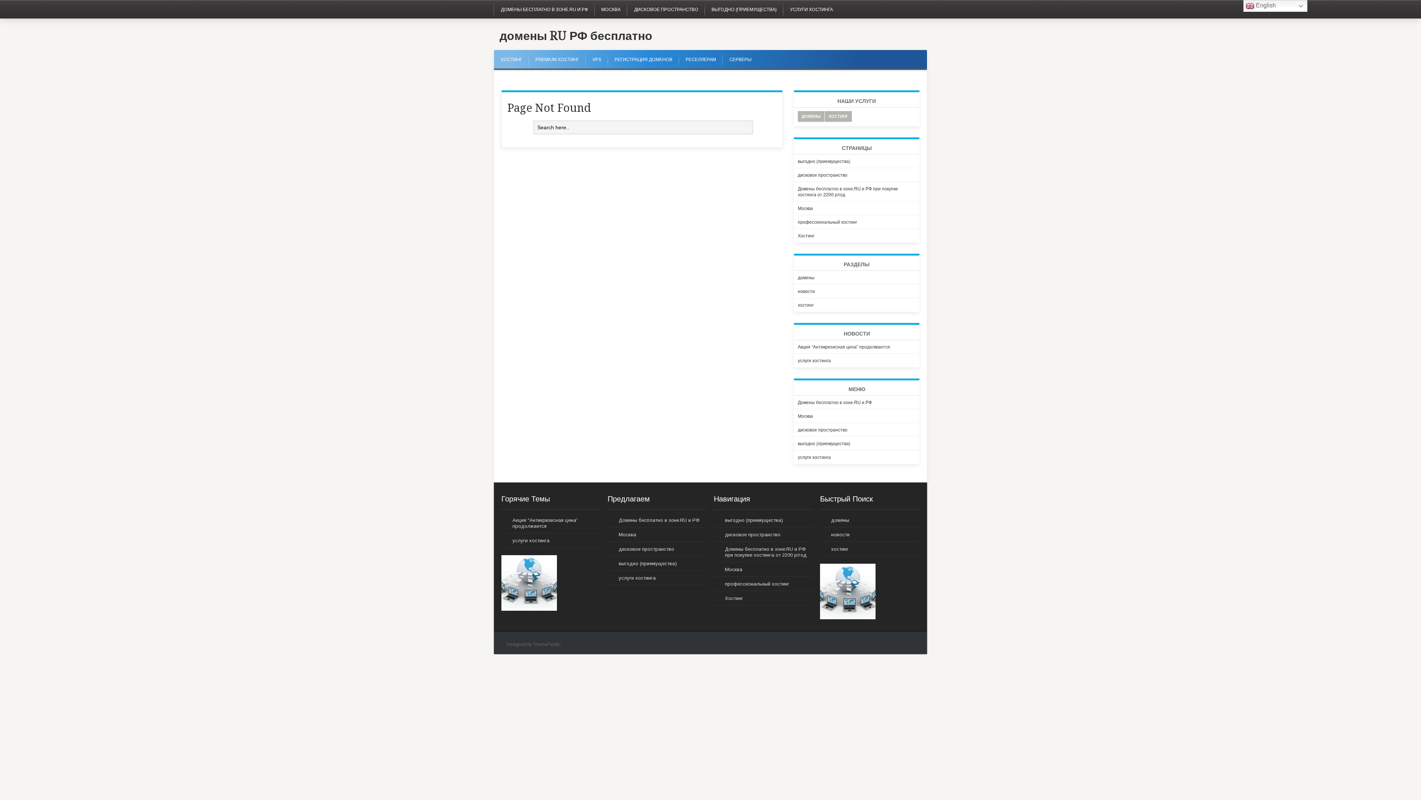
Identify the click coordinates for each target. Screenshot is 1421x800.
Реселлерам (701, 59)
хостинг (838, 116)
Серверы (740, 59)
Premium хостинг (557, 59)
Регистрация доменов (643, 59)
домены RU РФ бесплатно (576, 36)
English (1265, 5)
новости (806, 291)
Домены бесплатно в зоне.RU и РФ (544, 9)
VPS (596, 59)
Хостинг (511, 59)
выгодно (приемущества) (744, 9)
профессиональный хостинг (827, 222)
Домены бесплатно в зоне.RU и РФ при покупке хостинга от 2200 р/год (848, 191)
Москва (611, 9)
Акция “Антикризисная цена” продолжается (844, 346)
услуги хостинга (811, 9)
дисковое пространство (666, 9)
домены (811, 116)
